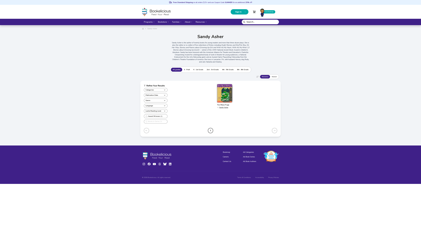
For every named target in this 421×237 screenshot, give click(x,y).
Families (175, 22)
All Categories (248, 152)
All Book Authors (249, 161)
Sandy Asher (223, 107)
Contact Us (227, 161)
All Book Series (249, 157)
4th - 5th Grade (228, 70)
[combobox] (260, 22)
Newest (274, 77)
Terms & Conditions (244, 177)
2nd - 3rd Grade (213, 70)
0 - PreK (187, 70)
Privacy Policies (273, 177)
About (187, 22)
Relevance (265, 77)
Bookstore (162, 22)
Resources (200, 22)
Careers (226, 157)
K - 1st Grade (198, 70)
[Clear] (276, 22)
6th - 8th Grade (242, 70)
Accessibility (259, 177)
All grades (176, 70)
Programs (148, 22)
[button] (156, 86)
